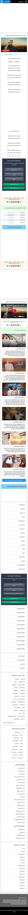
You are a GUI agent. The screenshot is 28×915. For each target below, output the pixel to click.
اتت (22, 732)
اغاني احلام (22, 796)
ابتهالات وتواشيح (21, 565)
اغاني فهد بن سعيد (21, 816)
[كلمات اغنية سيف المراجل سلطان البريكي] (14, 413)
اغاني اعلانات (22, 874)
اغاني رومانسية (21, 865)
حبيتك (21, 743)
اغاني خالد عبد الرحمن (20, 785)
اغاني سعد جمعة (21, 822)
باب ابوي (21, 749)
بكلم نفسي (20, 752)
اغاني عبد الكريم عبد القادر (19, 799)
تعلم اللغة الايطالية (21, 628)
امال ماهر (14, 758)
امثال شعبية (22, 537)
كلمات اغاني (21, 1)
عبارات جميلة (22, 525)
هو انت (21, 741)
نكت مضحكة (22, 513)
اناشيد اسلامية (22, 569)
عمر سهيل (14, 685)
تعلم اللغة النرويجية (21, 636)
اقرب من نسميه (21, 685)
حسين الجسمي (15, 735)
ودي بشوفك (22, 710)
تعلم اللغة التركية (21, 616)
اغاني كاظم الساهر (21, 835)
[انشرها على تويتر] (9, 202)
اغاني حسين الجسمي (20, 779)
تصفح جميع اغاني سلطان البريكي (14, 227)
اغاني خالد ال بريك (21, 802)
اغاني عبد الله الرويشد (20, 788)
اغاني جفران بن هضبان (20, 814)
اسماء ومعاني (21, 521)
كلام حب (23, 517)
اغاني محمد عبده (21, 768)
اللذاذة (21, 746)
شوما (15, 682)
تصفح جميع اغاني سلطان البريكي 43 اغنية (14, 480)
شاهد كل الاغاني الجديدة (8, 723)
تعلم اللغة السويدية (21, 632)
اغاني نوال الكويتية (21, 805)
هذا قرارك (23, 679)
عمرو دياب (17, 743)
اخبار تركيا (23, 664)
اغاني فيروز (22, 832)
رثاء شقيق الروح (21, 702)
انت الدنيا (21, 755)
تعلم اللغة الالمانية (21, 620)
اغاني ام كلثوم (22, 829)
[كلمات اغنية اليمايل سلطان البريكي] (14, 340)
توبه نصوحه (22, 690)
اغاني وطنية (22, 888)
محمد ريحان (17, 696)
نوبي (20, 713)
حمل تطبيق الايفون (14, 188)
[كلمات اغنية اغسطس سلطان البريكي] (14, 364)
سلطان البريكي (16, 54)
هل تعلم (23, 545)
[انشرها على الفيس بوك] (7, 202)
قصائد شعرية (22, 557)
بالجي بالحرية (20, 758)
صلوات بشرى (22, 693)
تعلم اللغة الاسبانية (21, 624)
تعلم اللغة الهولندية (21, 648)
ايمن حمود (16, 687)
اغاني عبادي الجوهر (21, 791)
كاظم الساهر (17, 732)
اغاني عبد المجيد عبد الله (20, 776)
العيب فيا (23, 696)
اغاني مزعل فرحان (21, 794)
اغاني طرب (22, 860)
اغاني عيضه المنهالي (20, 811)
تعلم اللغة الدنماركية (20, 640)
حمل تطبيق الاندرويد (14, 184)
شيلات (23, 848)
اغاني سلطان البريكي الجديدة (20, 330)
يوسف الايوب (13, 702)
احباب (21, 738)
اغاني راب (23, 851)
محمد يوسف (15, 693)
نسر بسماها (22, 687)
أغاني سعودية (5, 50)
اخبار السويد (22, 668)
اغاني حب (23, 862)
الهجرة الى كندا (22, 656)
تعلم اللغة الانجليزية (21, 608)
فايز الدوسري (15, 705)
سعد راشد (16, 710)
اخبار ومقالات (22, 505)
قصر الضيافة (22, 705)
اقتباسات (23, 541)
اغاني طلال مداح (21, 771)
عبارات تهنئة (22, 529)
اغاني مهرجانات (21, 854)
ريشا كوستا (16, 690)
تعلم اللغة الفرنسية (21, 612)
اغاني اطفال (22, 880)
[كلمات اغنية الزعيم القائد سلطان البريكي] (14, 438)
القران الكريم (7, 1)
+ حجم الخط (17, 61)
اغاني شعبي (22, 857)
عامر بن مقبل (11, 220)
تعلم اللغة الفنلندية (21, 644)
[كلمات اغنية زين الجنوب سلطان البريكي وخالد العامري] (14, 389)
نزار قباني (23, 561)
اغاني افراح (22, 885)
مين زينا (21, 735)
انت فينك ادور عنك (21, 716)
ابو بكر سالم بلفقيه (12, 716)
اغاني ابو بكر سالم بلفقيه (20, 819)
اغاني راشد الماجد (21, 782)
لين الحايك (15, 699)
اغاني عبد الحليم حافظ (20, 838)
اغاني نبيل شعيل (21, 808)
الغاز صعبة (22, 509)
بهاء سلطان (14, 752)
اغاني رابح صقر (22, 774)
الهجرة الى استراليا (21, 660)
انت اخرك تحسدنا (21, 682)
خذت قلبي (23, 719)
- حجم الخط (11, 61)
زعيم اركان (17, 679)
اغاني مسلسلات (21, 877)
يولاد (24, 713)
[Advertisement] (14, 18)
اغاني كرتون (22, 882)
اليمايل (23, 707)
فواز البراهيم (16, 719)
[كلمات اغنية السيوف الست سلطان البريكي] (14, 461)
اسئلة (23, 553)
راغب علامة (15, 755)
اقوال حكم (22, 533)
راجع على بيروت (22, 699)
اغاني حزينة (22, 868)
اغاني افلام (22, 871)
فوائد (23, 549)
